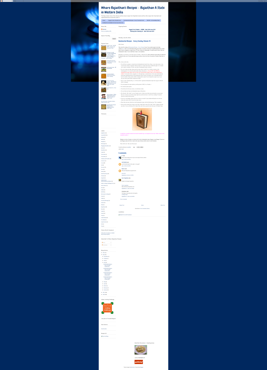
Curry (102, 163)
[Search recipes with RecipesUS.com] (104, 336)
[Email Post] (134, 147)
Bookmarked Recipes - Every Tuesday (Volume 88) (108, 278)
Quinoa (102, 202)
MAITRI (102, 192)
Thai (102, 226)
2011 (104, 292)
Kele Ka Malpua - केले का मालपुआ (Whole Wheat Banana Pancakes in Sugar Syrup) (111, 96)
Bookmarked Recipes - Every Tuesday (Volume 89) (108, 274)
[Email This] (137, 147)
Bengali (102, 141)
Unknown (104, 29)
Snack (102, 213)
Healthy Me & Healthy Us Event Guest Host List (113, 22)
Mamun (123, 168)
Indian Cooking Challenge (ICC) (107, 183)
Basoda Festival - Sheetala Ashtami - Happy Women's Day (108, 102)
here (123, 48)
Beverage (103, 143)
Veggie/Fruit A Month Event (114, 20)
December (106, 256)
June (105, 262)
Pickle (102, 198)
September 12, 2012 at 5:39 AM (128, 188)
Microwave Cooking (105, 194)
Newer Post (122, 205)
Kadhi (102, 189)
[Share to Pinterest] (142, 147)
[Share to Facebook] (141, 147)
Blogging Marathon (105, 145)
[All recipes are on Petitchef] (139, 363)
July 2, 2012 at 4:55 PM (126, 159)
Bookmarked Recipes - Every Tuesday (136, 47)
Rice (102, 209)
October (105, 258)
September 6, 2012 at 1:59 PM (127, 175)
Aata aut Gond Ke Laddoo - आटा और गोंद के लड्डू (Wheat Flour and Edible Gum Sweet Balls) (111, 83)
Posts (104, 242)
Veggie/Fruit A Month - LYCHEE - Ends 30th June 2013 (142, 29)
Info (102, 187)
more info (124, 173)
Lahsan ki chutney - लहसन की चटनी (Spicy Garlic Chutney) (111, 75)
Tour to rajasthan (125, 185)
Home (104, 20)
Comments (105, 245)
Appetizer (103, 133)
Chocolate (103, 156)
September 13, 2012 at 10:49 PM (128, 196)
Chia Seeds (103, 154)
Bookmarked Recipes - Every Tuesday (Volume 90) (108, 269)
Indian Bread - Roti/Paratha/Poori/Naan (106, 181)
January (105, 289)
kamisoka (133, 367)
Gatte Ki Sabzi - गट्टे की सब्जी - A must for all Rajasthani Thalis (111, 47)
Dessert (102, 167)
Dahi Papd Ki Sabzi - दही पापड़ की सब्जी (111, 68)
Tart (102, 224)
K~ (122, 155)
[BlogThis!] (138, 147)
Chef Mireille (124, 162)
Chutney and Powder (105, 158)
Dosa (102, 169)
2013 (104, 252)
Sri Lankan (103, 219)
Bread (102, 148)
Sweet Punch (103, 222)
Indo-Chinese (103, 185)
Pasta (102, 196)
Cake (102, 152)
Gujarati (102, 178)
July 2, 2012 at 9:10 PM (126, 166)
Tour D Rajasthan (125, 178)
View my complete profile (106, 31)
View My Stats (104, 328)
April (105, 283)
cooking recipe (125, 194)
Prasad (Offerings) (105, 200)
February (106, 287)
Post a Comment (123, 199)
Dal (101, 165)
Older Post (163, 205)
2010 (104, 294)
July (104, 260)
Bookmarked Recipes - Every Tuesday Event (134, 20)
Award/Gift (103, 135)
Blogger (141, 367)
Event (123, 149)
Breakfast (103, 150)
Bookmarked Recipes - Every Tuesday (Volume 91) (108, 265)
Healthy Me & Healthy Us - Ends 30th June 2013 (142, 31)
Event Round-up (104, 173)
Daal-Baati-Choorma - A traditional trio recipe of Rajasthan (111, 62)
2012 (104, 254)
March (105, 285)
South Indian (103, 217)
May (105, 281)
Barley (102, 139)
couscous (103, 160)
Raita (102, 204)
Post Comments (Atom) (144, 208)
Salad (102, 211)
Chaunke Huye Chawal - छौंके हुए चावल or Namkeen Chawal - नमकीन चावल (111, 106)
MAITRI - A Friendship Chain (153, 20)
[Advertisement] (116, 344)
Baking (102, 137)
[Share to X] (140, 147)
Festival (102, 175)
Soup (102, 215)
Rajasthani (103, 207)
